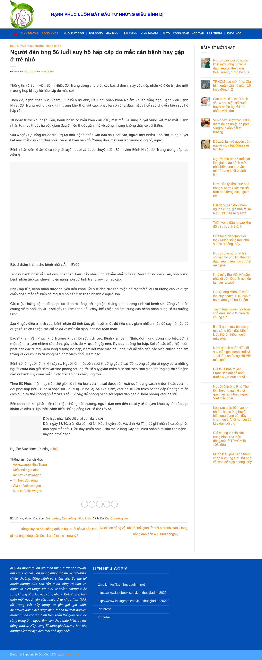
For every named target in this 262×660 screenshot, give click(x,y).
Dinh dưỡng (18, 46)
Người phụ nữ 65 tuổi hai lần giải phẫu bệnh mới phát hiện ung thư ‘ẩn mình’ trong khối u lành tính (231, 166)
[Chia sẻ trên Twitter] (92, 504)
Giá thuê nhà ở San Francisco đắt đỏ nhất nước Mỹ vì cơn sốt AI (229, 373)
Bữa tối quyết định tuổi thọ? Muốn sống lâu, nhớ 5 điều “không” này (231, 240)
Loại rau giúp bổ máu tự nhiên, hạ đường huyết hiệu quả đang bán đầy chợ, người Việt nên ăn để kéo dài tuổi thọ (232, 415)
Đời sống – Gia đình (104, 33)
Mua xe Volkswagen (27, 491)
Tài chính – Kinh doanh (141, 33)
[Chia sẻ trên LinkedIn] (114, 504)
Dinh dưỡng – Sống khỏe (40, 33)
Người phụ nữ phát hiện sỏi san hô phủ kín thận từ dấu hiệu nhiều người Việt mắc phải (232, 259)
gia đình (34, 470)
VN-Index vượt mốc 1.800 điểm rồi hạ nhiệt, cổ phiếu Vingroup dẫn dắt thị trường (232, 126)
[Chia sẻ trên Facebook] (84, 504)
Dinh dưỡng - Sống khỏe (44, 46)
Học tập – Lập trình (207, 33)
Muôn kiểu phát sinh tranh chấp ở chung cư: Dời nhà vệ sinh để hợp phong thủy (232, 458)
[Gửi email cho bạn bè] (99, 504)
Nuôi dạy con (74, 33)
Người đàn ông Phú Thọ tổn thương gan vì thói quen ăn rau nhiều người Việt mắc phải (231, 392)
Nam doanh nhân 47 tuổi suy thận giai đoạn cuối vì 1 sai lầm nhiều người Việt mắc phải (232, 353)
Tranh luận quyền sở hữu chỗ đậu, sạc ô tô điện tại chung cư (231, 313)
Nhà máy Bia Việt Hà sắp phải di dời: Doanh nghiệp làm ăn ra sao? (232, 278)
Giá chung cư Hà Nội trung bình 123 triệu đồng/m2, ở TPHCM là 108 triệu (229, 438)
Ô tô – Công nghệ (176, 33)
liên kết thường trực (117, 518)
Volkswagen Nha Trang (30, 464)
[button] (246, 34)
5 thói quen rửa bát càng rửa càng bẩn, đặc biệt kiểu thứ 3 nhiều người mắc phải (230, 332)
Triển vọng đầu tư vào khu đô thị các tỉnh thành (232, 224)
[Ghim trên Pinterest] (106, 504)
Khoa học (234, 33)
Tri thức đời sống (25, 480)
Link (54, 449)
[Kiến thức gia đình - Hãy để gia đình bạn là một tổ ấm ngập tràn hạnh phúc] (27, 14)
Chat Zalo (72, 654)
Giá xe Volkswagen (27, 485)
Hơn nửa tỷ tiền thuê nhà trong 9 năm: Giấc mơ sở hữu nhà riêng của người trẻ (231, 190)
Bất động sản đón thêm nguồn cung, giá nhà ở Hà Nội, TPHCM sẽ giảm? (232, 209)
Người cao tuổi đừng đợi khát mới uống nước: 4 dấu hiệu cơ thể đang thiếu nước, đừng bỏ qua (231, 66)
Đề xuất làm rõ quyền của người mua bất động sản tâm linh (231, 145)
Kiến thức (20, 470)
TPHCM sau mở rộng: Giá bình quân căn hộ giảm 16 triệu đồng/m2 (232, 85)
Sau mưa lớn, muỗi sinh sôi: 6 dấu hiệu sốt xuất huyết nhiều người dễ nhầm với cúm (230, 104)
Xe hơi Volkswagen (27, 475)
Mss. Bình (47, 71)
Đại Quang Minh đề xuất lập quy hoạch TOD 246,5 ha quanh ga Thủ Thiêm (231, 295)
